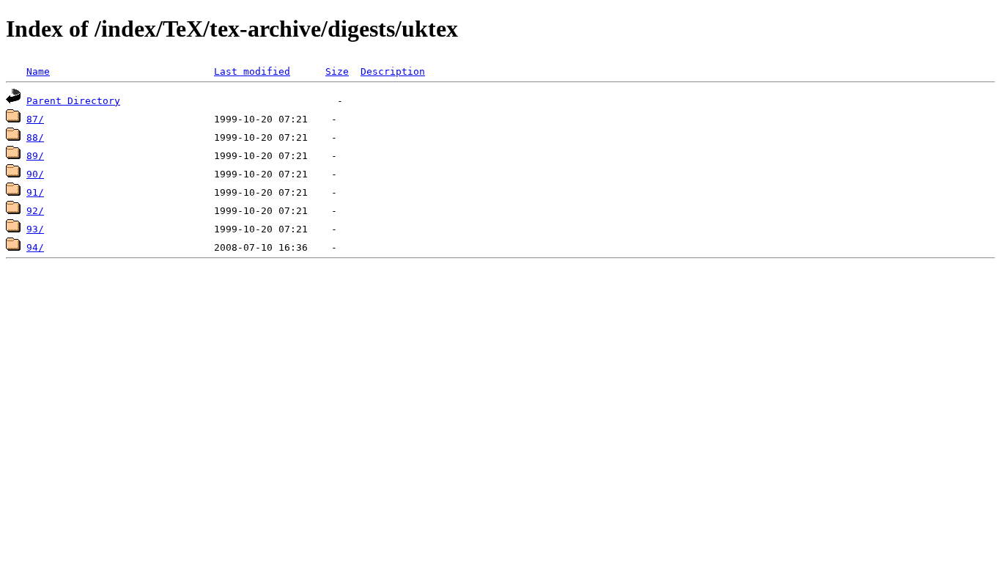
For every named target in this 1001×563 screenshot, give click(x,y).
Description (393, 71)
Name (38, 71)
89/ (35, 155)
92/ (35, 210)
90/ (35, 174)
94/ (35, 247)
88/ (35, 137)
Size (337, 71)
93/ (35, 229)
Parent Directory (73, 100)
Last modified (252, 71)
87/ (35, 119)
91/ (35, 192)
